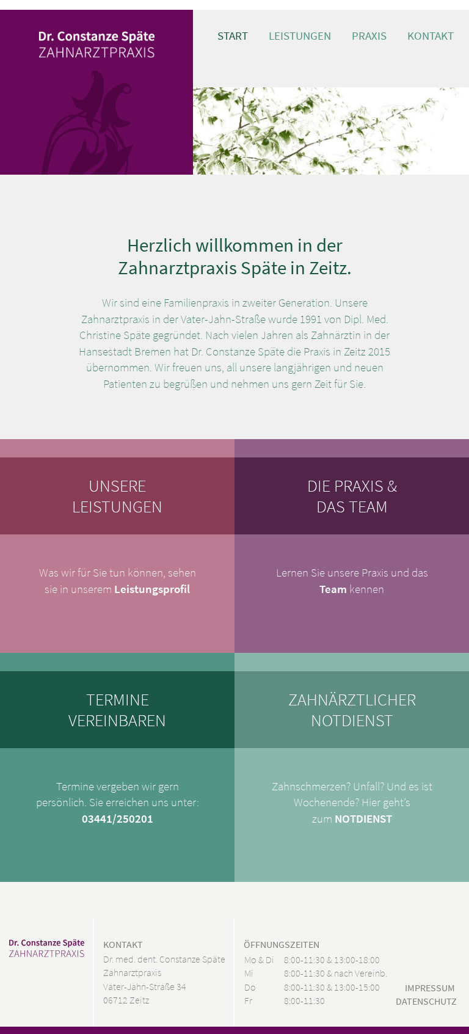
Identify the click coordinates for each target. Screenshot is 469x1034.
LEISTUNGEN (300, 36)
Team (333, 589)
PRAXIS (369, 36)
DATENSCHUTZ (426, 1001)
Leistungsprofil (152, 589)
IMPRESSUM (430, 987)
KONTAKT (430, 36)
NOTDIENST (363, 819)
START (232, 36)
